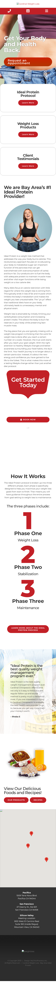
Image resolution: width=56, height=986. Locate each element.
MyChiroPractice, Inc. (38, 961)
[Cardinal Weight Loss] (28, 3)
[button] (28, 846)
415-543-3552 (31, 403)
